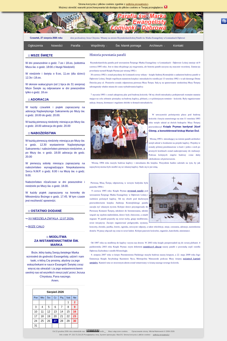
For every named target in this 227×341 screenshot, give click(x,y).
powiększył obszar (152, 246)
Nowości (56, 45)
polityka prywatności (161, 335)
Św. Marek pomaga (128, 45)
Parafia (75, 45)
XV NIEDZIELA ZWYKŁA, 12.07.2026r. (51, 218)
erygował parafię (135, 191)
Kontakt (178, 45)
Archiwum (156, 45)
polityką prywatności (137, 4)
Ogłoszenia (35, 45)
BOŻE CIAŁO (36, 226)
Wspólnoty (98, 45)
